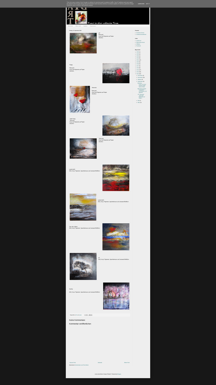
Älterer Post (127, 362)
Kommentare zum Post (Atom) (82, 365)
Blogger (119, 374)
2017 (138, 66)
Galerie (85, 26)
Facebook (138, 45)
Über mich (78, 26)
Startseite (70, 26)
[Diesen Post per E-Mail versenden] (85, 315)
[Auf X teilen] (88, 315)
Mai (139, 100)
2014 (138, 69)
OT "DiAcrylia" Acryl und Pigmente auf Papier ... (141, 96)
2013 (138, 71)
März (139, 102)
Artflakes (138, 44)
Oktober (140, 79)
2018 (138, 63)
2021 (138, 60)
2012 (138, 73)
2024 (138, 56)
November (140, 77)
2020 (138, 62)
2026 (138, 52)
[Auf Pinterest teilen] (91, 315)
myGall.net (138, 40)
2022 (138, 58)
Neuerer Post (73, 362)
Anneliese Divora (140, 32)
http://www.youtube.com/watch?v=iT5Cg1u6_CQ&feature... (142, 90)
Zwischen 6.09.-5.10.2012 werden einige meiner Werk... (142, 85)
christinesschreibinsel (141, 34)
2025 (138, 54)
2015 (138, 67)
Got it (148, 3)
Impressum (93, 26)
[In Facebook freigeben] (90, 315)
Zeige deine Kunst (140, 42)
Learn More (141, 3)
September (140, 81)
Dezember (140, 75)
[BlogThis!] (87, 315)
